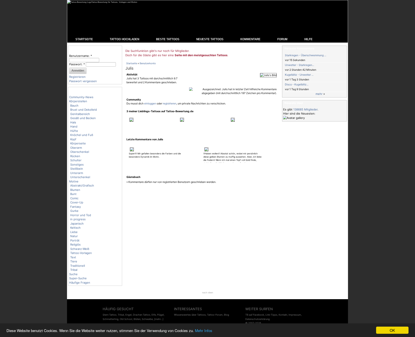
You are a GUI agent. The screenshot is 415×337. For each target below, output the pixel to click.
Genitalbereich (80, 114)
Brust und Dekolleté (83, 109)
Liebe (74, 232)
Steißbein (76, 168)
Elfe (154, 314)
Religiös (75, 244)
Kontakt (283, 314)
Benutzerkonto (148, 63)
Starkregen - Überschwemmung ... (305, 55)
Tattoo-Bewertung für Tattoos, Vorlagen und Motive (114, 2)
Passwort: (77, 64)
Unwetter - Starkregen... (299, 65)
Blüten (137, 319)
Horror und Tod (80, 215)
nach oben (207, 292)
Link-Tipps (271, 314)
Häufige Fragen (79, 282)
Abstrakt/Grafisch (82, 185)
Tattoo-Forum (215, 314)
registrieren (169, 103)
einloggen (150, 103)
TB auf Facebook (254, 314)
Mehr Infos (203, 330)
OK (392, 330)
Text (73, 257)
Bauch (74, 105)
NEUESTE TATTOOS (209, 39)
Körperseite (78, 143)
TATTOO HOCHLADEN (124, 39)
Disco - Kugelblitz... (296, 84)
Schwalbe (147, 319)
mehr (319, 94)
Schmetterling (110, 319)
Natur (74, 236)
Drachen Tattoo (141, 314)
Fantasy (75, 206)
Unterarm (76, 173)
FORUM (282, 39)
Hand (73, 126)
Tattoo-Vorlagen (81, 253)
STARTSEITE (84, 39)
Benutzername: (80, 55)
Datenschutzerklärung (257, 319)
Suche (73, 274)
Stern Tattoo (110, 314)
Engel (128, 314)
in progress (78, 219)
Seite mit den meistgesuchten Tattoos (201, 55)
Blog (226, 314)
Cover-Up (76, 202)
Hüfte (74, 131)
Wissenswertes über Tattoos (190, 314)
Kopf (73, 139)
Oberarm (76, 147)
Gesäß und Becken (83, 118)
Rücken (75, 156)
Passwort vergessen (83, 81)
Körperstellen (78, 101)
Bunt (73, 194)
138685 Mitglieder (305, 109)
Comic (74, 198)
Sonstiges (77, 164)
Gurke (74, 210)
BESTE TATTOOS (167, 39)
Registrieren (77, 76)
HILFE (308, 39)
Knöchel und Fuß (81, 135)
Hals (73, 122)
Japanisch (77, 223)
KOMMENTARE (250, 39)
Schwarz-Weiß (79, 249)
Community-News (81, 97)
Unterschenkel (80, 177)
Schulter (75, 160)
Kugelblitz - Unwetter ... (299, 74)
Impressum (295, 314)
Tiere (73, 261)
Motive (73, 181)
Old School (126, 319)
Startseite (131, 63)
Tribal (73, 270)
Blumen (75, 190)
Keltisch (75, 227)
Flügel (160, 314)
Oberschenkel (79, 151)
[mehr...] (158, 319)
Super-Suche (78, 278)
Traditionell (77, 265)
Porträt (75, 240)
